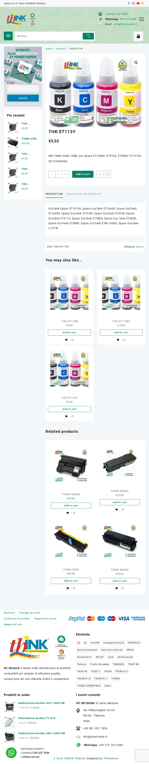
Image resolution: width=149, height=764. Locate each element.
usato (108, 686)
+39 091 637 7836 (117, 14)
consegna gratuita (113, 643)
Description (54, 193)
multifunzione (125, 657)
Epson (140, 246)
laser (111, 657)
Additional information (84, 193)
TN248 (107, 671)
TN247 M (82, 671)
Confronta (107, 174)
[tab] (56, 194)
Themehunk (111, 758)
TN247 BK (133, 664)
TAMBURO (118, 664)
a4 (85, 643)
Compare (72, 339)
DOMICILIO (134, 643)
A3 (78, 643)
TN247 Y (95, 671)
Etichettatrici (84, 657)
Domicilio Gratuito (87, 650)
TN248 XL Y (100, 678)
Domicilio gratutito (112, 650)
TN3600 (115, 678)
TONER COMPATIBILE (89, 686)
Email (10, 83)
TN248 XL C (121, 671)
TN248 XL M (84, 678)
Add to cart (83, 174)
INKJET (100, 657)
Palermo (82, 664)
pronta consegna (99, 664)
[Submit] (88, 36)
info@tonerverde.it (125, 24)
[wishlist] (66, 340)
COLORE (95, 643)
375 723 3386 (128, 19)
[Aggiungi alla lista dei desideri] (99, 174)
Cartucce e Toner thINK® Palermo (63, 758)
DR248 (130, 650)
